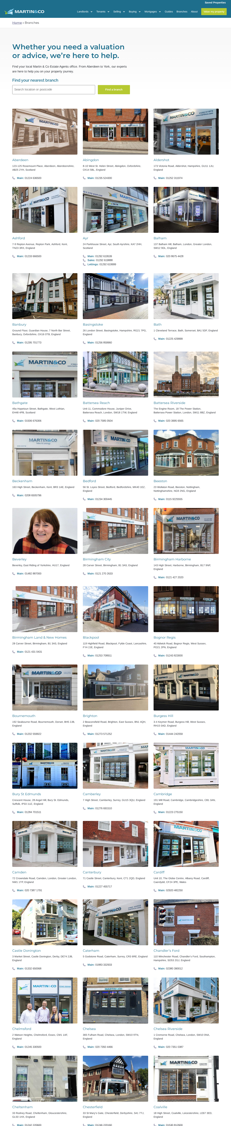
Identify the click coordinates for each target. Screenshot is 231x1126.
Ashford (18, 238)
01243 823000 (174, 655)
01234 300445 (103, 499)
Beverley (19, 559)
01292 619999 (107, 264)
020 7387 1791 (33, 890)
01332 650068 (33, 968)
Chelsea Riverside (168, 1029)
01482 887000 (33, 573)
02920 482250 (174, 890)
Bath (158, 325)
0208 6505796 (33, 495)
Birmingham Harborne (172, 559)
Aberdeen (20, 160)
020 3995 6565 (174, 420)
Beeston (160, 481)
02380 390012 (174, 968)
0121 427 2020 (174, 577)
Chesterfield (93, 1107)
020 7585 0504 (104, 420)
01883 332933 (103, 964)
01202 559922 (33, 733)
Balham (160, 238)
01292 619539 (103, 256)
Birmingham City (97, 559)
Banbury (19, 325)
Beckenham (22, 481)
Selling (117, 11)
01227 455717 (103, 886)
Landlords (82, 11)
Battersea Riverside (169, 403)
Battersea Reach (96, 403)
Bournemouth (23, 716)
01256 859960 (103, 342)
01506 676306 (33, 420)
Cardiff (159, 872)
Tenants (100, 11)
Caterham (91, 951)
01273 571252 (103, 733)
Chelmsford (21, 1029)
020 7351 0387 (174, 1046)
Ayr (85, 238)
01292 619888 (104, 260)
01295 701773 (33, 342)
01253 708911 (103, 655)
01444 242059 (174, 733)
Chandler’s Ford (166, 951)
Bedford (89, 481)
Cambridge (163, 794)
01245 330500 (33, 1046)
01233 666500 (33, 256)
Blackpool (91, 637)
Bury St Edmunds (26, 794)
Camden (19, 872)
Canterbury (92, 872)
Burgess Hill (163, 716)
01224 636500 (33, 177)
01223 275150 (174, 812)
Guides (169, 11)
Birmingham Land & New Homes (39, 637)
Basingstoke (93, 325)
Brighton (90, 716)
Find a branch (114, 89)
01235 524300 (103, 177)
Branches (181, 11)
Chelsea (89, 1029)
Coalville (160, 1107)
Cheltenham (22, 1107)
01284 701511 (33, 812)
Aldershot (161, 160)
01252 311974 (174, 177)
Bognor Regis (165, 637)
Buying (133, 11)
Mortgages (151, 11)
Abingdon (91, 160)
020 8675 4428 (174, 256)
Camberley (92, 794)
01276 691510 (103, 808)
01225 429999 (174, 338)
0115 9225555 (174, 499)
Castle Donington (26, 951)
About (194, 11)
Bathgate (20, 403)
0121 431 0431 (33, 651)
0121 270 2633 (104, 573)
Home (17, 23)
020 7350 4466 (104, 1046)
